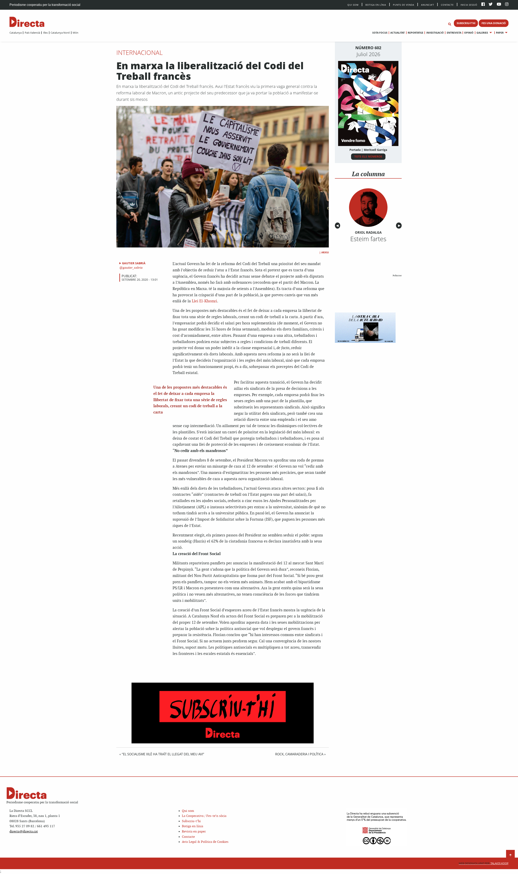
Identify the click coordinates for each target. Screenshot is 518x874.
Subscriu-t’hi (191, 821)
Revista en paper (194, 831)
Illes (45, 32)
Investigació (435, 32)
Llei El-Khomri (204, 301)
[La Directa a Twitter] (491, 4)
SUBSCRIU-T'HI (466, 23)
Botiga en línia (375, 4)
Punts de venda (403, 4)
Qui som (188, 811)
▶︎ (400, 226)
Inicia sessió (469, 4)
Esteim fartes (368, 238)
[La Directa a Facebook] (483, 4)
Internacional (139, 52)
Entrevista (454, 32)
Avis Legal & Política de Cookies (205, 842)
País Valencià (32, 32)
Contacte (447, 4)
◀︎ (338, 226)
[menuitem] (16, 33)
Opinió (468, 32)
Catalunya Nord (60, 32)
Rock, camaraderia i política (299, 754)
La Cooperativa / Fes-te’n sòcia (204, 816)
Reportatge (415, 32)
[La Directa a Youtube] (499, 4)
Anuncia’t (427, 4)
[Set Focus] (449, 24)
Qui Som (353, 5)
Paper (500, 32)
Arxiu (325, 252)
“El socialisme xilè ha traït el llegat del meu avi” (163, 754)
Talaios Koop (483, 863)
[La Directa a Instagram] (506, 4)
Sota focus (379, 32)
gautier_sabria (132, 268)
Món (75, 32)
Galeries (482, 32)
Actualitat (397, 32)
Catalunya (16, 32)
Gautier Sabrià (133, 263)
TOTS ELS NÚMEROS (368, 156)
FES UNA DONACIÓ (494, 23)
